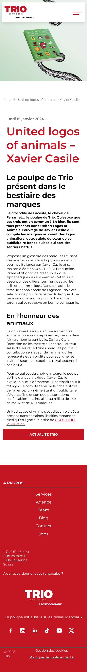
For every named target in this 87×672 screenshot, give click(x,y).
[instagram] (23, 630)
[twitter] (71, 630)
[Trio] (19, 12)
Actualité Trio (44, 434)
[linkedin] (35, 630)
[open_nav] (77, 12)
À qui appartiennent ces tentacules (32, 573)
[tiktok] (47, 630)
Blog (7, 100)
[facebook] (10, 630)
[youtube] (59, 630)
